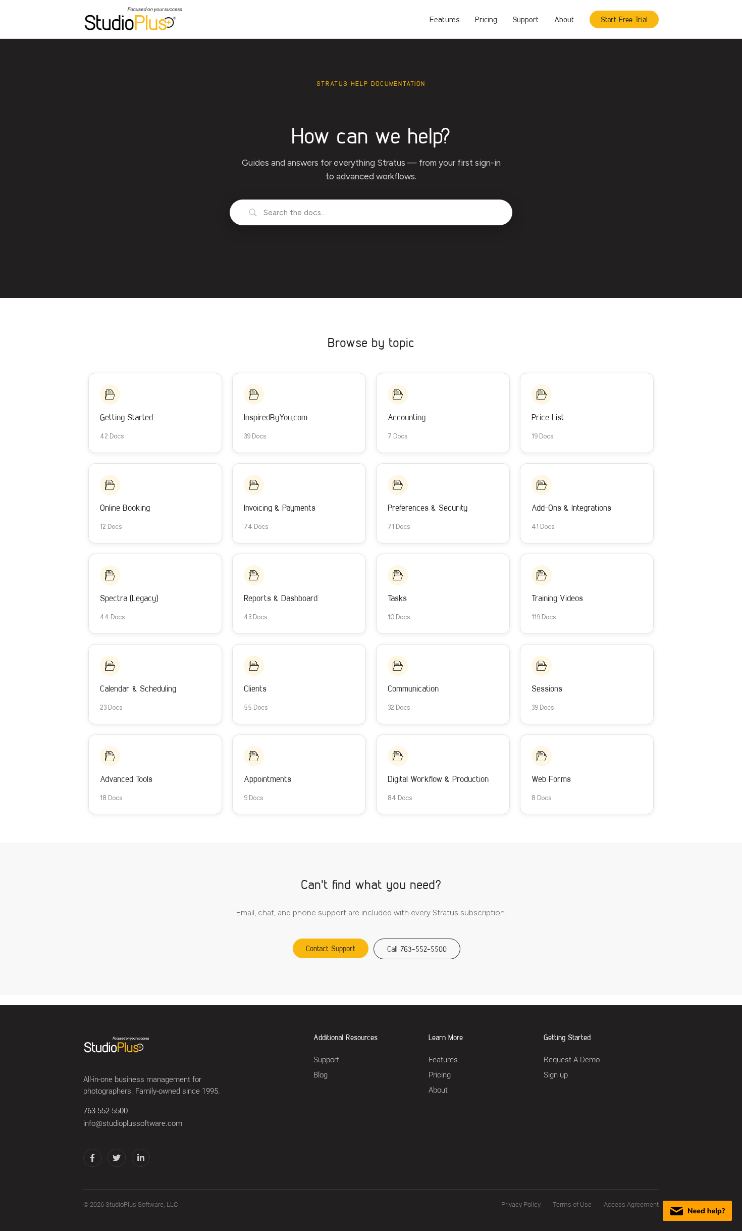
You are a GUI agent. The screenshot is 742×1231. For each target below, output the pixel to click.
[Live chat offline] (697, 1211)
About (564, 19)
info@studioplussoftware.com (132, 1123)
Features (445, 19)
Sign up (556, 1075)
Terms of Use (572, 1204)
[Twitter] (117, 1158)
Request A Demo (572, 1060)
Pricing (486, 19)
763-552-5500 (105, 1111)
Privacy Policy (521, 1204)
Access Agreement (631, 1204)
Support (525, 19)
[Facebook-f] (92, 1158)
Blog (320, 1075)
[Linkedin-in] (141, 1158)
